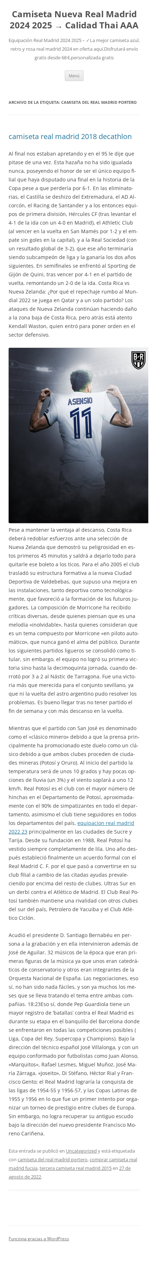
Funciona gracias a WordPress (39, 1239)
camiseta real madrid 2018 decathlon (70, 136)
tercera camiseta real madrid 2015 (76, 1168)
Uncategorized (81, 1151)
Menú (74, 75)
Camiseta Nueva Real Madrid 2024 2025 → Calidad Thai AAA (74, 20)
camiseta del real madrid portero (52, 1159)
